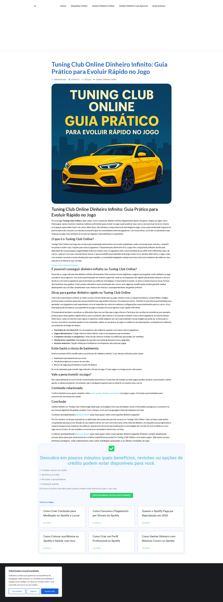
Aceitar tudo (50, 591)
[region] (33, 582)
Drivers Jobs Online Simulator (64, 265)
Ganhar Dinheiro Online (106, 79)
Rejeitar (33, 591)
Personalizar (17, 591)
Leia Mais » (47, 523)
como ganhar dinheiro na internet (105, 393)
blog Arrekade (83, 415)
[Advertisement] (111, 31)
